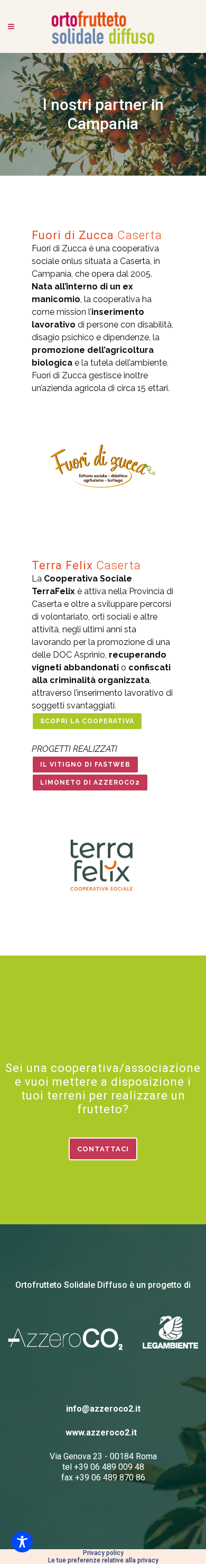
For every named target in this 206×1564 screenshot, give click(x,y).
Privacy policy (103, 1553)
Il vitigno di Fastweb (85, 764)
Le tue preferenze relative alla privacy (103, 1560)
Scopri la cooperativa (87, 721)
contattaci (103, 1149)
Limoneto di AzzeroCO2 (90, 782)
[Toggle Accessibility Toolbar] (22, 1541)
